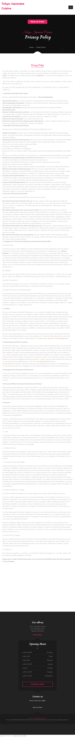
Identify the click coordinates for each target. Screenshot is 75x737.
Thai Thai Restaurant (64, 727)
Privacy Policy (42, 718)
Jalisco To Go (61, 727)
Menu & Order (37, 22)
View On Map (37, 635)
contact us (66, 720)
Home (31, 47)
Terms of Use (33, 718)
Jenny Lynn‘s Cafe (45, 727)
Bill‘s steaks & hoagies (54, 727)
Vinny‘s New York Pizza (49, 727)
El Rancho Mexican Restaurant (5, 727)
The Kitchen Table (31, 727)
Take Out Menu (37, 707)
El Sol (51, 727)
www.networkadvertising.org (44, 361)
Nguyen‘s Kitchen (47, 727)
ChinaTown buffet (74, 727)
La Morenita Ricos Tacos (34, 727)
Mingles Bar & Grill (40, 727)
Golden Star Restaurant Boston (23, 727)
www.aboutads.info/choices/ (11, 364)
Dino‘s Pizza (68, 727)
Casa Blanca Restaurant (37, 727)
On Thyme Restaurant (56, 727)
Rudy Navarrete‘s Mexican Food (9, 727)
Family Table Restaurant (26, 727)
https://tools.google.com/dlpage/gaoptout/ (54, 338)
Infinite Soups (42, 727)
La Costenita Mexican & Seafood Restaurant (18, 727)
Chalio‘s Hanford (59, 727)
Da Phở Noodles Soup (71, 727)
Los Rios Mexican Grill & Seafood (13, 727)
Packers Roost (29, 727)
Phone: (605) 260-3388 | (37, 700)
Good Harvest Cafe (66, 727)
